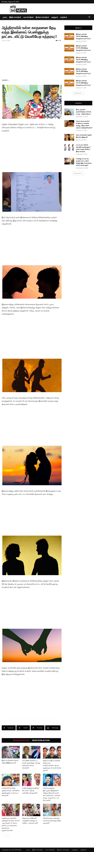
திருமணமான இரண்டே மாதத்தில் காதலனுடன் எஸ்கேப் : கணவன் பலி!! (30, 820)
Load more (77, 93)
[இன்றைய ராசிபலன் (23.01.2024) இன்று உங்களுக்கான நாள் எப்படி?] (69, 71)
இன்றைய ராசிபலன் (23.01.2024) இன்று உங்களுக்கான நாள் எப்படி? (83, 71)
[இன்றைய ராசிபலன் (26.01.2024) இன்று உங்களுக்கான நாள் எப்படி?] (69, 59)
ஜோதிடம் (78, 28)
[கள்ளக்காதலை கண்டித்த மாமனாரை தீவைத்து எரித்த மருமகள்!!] (52, 810)
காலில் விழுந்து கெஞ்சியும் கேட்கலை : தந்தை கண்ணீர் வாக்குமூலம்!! (30, 790)
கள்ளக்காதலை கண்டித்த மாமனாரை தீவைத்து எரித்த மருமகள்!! (52, 820)
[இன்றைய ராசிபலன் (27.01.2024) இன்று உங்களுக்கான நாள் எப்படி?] (69, 48)
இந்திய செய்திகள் (15, 17)
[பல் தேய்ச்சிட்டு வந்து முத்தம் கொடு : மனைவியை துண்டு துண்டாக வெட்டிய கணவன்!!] (11, 780)
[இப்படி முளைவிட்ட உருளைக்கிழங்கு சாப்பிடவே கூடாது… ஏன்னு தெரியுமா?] (69, 112)
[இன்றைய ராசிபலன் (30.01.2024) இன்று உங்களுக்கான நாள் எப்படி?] (69, 36)
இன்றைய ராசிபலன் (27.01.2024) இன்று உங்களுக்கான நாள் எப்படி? (83, 48)
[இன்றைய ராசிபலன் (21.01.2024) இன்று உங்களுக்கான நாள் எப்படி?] (69, 83)
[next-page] (7, 835)
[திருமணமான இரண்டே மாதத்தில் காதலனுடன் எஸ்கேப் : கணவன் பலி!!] (31, 810)
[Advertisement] (63, 8)
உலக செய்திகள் (28, 17)
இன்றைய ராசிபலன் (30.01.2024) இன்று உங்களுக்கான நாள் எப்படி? (83, 36)
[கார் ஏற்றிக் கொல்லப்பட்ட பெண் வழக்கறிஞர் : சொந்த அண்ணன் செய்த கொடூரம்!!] (31, 752)
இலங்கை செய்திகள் (42, 17)
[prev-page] (3, 835)
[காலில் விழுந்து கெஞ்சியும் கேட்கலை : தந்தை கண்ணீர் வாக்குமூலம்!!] (31, 780)
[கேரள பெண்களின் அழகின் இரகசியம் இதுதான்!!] (69, 137)
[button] (89, 17)
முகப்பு (5, 17)
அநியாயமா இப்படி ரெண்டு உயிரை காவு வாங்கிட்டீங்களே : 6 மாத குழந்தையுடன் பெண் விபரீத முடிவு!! (52, 765)
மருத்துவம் (54, 17)
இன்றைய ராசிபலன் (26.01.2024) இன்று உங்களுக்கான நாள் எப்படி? (83, 60)
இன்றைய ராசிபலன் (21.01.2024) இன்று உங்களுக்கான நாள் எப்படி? (83, 83)
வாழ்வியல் (63, 17)
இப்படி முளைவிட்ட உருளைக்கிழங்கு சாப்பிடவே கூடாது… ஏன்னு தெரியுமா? (83, 112)
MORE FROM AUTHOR (41, 740)
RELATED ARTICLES (21, 740)
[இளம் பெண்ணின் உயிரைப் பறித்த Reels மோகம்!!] (11, 752)
